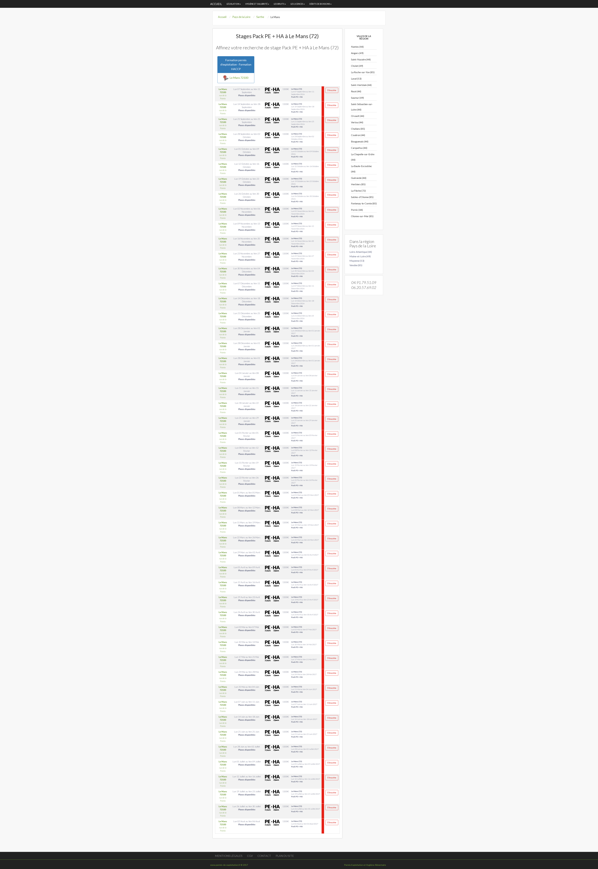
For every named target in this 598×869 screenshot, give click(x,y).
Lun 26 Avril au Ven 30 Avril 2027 (304, 614)
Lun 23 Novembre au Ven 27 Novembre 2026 (302, 257)
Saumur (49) (357, 97)
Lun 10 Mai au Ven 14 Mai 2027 (304, 644)
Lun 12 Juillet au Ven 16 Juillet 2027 (305, 779)
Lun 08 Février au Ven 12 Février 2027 (304, 451)
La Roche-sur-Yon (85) (363, 72)
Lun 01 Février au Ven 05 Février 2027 (304, 436)
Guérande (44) (358, 177)
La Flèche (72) (358, 190)
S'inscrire (331, 90)
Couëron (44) (358, 135)
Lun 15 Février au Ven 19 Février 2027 (304, 466)
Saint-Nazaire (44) (361, 59)
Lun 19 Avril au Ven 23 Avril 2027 (304, 599)
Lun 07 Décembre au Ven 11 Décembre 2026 (302, 287)
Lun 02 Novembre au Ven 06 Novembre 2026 (302, 212)
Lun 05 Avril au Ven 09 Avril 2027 (304, 570)
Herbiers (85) (358, 184)
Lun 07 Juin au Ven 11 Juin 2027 (304, 704)
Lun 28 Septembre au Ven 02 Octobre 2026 (302, 138)
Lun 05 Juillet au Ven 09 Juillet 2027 (305, 764)
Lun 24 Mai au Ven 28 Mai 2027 (304, 674)
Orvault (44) (357, 115)
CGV (250, 855)
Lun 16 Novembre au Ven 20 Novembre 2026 (302, 242)
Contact (264, 855)
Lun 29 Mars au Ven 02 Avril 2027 (304, 555)
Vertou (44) (357, 122)
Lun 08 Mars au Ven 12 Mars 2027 (305, 510)
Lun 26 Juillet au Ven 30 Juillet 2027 (305, 809)
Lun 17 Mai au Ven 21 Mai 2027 (304, 659)
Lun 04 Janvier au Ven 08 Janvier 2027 (304, 377)
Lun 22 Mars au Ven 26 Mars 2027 (305, 540)
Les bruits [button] (279, 4)
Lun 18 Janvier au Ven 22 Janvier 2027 (304, 407)
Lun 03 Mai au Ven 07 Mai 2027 (304, 629)
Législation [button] (233, 4)
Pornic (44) (357, 209)
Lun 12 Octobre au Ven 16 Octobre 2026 (305, 167)
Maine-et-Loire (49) (360, 256)
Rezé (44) (356, 91)
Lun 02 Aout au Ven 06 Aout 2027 (304, 824)
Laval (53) (356, 78)
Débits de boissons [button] (319, 4)
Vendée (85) (355, 265)
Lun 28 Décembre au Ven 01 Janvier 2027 (305, 332)
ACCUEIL (216, 4)
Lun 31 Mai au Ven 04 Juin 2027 (304, 689)
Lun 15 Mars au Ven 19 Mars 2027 (305, 525)
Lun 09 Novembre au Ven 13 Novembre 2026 (302, 227)
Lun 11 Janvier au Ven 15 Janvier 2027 (304, 392)
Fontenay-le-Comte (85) (364, 203)
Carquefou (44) (359, 147)
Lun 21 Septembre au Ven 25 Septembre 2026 (302, 123)
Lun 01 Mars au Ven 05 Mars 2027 (305, 495)
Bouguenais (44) (359, 141)
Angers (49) (357, 53)
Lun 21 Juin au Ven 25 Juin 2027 (304, 734)
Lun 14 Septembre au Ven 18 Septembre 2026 (302, 108)
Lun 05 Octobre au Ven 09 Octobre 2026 (305, 153)
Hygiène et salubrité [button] (256, 4)
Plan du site (285, 855)
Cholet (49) (357, 65)
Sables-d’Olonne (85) (362, 196)
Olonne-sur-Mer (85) (362, 216)
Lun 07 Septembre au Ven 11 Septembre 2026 (302, 93)
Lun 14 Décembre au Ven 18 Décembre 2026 (302, 302)
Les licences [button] (297, 4)
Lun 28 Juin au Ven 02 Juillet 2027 (305, 749)
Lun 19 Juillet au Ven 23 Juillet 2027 (305, 794)
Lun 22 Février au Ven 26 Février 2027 (304, 481)
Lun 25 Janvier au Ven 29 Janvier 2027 (304, 422)
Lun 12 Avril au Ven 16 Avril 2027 (304, 585)
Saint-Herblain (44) (361, 84)
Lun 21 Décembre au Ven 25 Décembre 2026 (302, 317)
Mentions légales (228, 855)
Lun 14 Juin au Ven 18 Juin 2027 (304, 719)
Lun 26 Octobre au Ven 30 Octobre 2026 (305, 197)
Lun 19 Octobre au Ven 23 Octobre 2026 (305, 182)
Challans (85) (358, 128)
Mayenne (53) (356, 260)
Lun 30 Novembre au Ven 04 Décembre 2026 (302, 272)
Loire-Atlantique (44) (360, 251)
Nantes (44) (357, 46)
